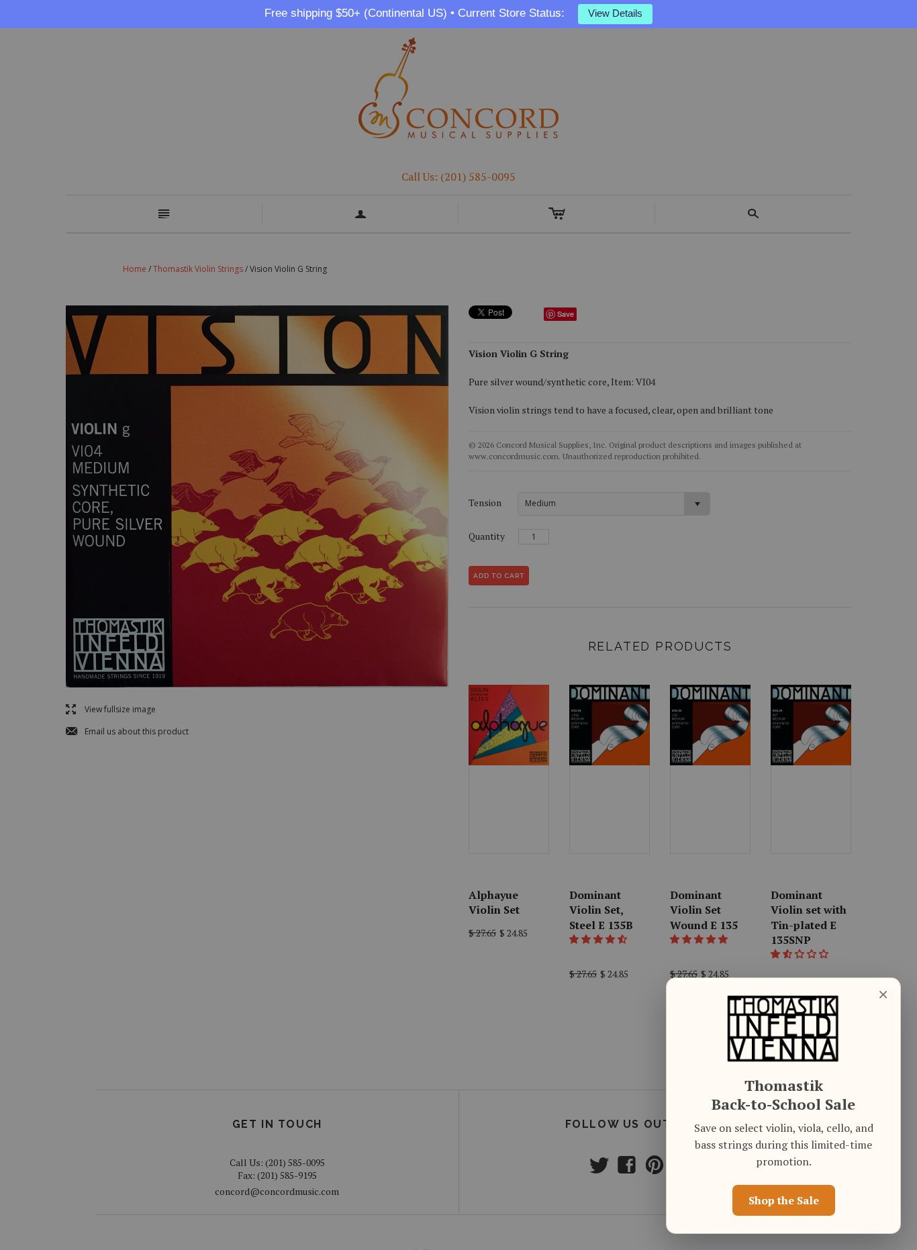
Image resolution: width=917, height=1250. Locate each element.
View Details (615, 13)
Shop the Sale (784, 1200)
